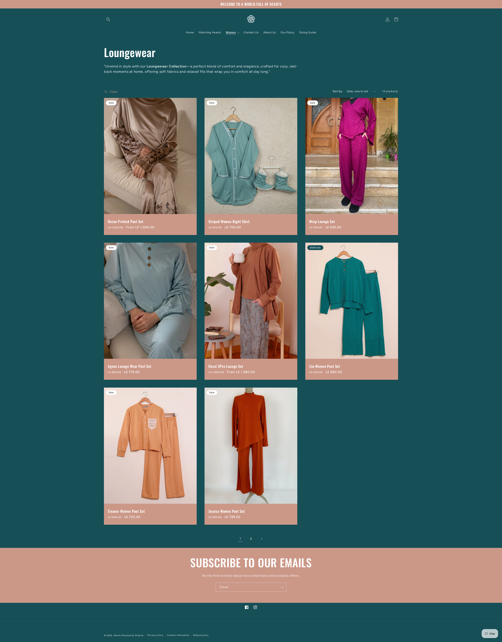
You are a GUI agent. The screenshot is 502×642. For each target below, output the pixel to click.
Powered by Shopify (133, 635)
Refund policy (200, 635)
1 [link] (240, 538)
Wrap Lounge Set (322, 221)
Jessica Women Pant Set (226, 511)
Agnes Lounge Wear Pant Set (129, 366)
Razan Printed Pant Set (125, 221)
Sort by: (338, 91)
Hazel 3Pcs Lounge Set (225, 366)
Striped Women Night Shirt (229, 221)
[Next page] (261, 539)
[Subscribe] (281, 587)
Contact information (178, 635)
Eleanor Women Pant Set (126, 511)
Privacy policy (155, 635)
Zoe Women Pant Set (324, 366)
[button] (108, 19)
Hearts (117, 635)
